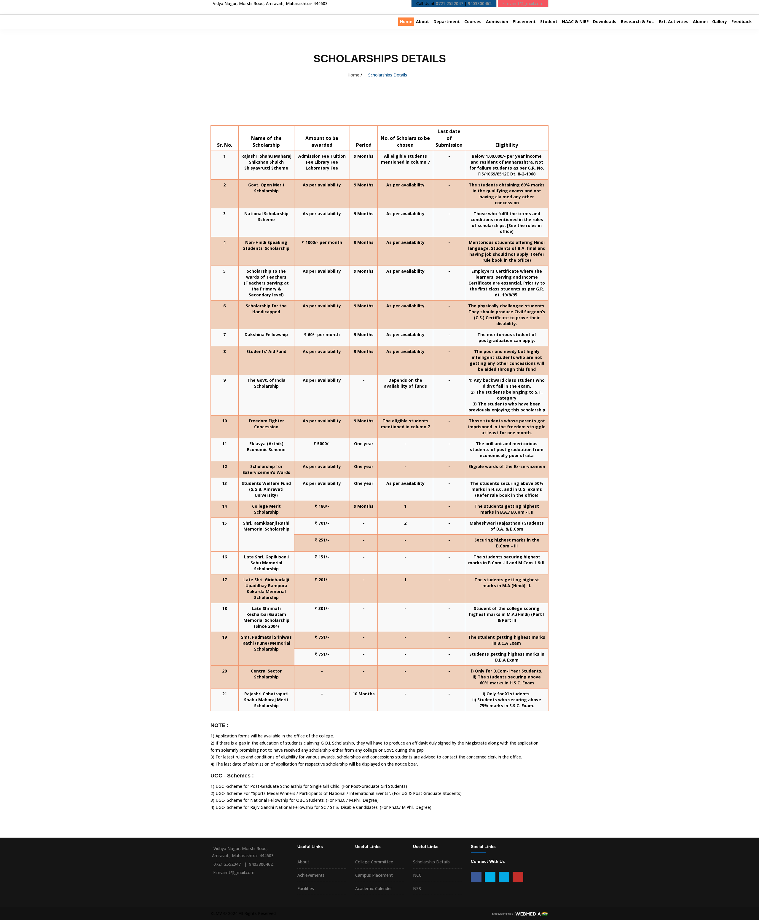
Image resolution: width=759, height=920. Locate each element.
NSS (417, 888)
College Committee (374, 862)
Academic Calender (373, 888)
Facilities (305, 888)
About (422, 21)
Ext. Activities (673, 21)
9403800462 (480, 3)
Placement (524, 21)
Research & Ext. (637, 21)
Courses (472, 21)
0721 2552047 (449, 3)
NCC (417, 875)
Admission (497, 21)
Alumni (700, 21)
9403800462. (261, 864)
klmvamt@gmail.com (523, 3)
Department (446, 21)
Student (548, 21)
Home (406, 21)
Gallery (719, 21)
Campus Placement (374, 875)
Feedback (741, 21)
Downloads (604, 21)
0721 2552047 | (230, 864)
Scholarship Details (431, 862)
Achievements (311, 875)
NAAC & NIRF (575, 21)
